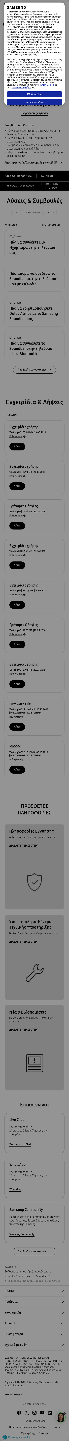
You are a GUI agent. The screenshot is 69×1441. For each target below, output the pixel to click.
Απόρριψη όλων (34, 102)
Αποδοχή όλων (35, 94)
